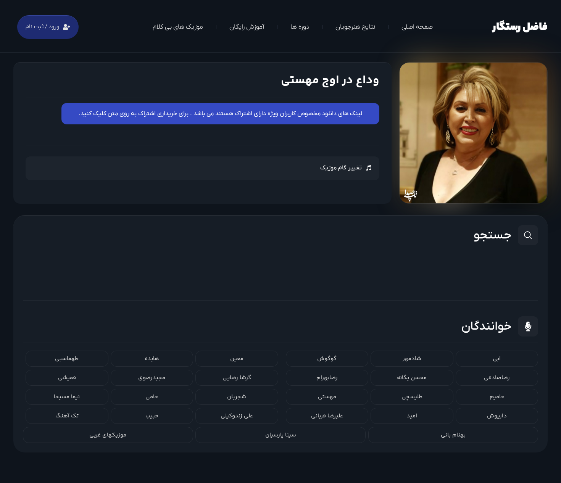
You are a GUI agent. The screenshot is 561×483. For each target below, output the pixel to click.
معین (236, 358)
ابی (497, 358)
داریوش (497, 416)
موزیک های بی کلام (178, 27)
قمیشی (67, 378)
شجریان (236, 397)
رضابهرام (327, 378)
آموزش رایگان (246, 27)
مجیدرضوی (151, 378)
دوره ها (299, 27)
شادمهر (412, 358)
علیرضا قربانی (327, 416)
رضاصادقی (497, 378)
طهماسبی (67, 358)
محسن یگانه (412, 378)
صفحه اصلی (417, 27)
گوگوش (327, 358)
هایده (152, 358)
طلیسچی (411, 397)
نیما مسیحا (67, 397)
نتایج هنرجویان (355, 27)
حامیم (497, 397)
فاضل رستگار (520, 27)
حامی (151, 397)
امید (412, 416)
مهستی (327, 397)
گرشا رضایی (236, 378)
